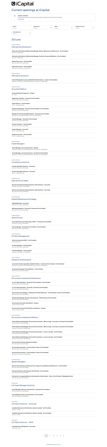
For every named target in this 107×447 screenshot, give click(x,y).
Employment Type (80, 26)
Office (56, 26)
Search (14, 26)
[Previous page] (43, 435)
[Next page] (63, 435)
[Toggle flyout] (51, 28)
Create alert (21, 19)
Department (36, 26)
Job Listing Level (17, 32)
